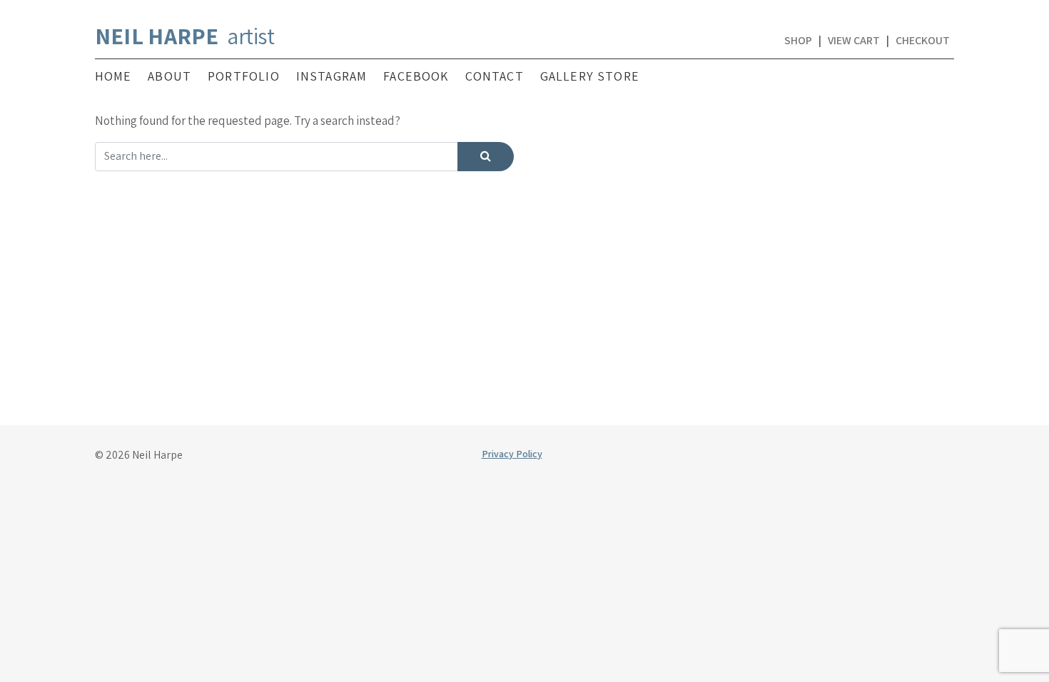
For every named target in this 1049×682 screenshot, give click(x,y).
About (169, 76)
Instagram (332, 76)
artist (185, 36)
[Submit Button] (485, 156)
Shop (798, 40)
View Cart (854, 40)
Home (113, 76)
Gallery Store (589, 76)
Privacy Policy (512, 453)
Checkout (923, 40)
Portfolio (244, 76)
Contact (494, 76)
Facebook (415, 76)
